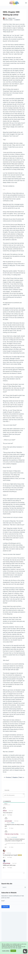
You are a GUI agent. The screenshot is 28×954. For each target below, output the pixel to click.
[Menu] (26, 2)
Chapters (15, 777)
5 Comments (17, 19)
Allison (12, 822)
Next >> (21, 777)
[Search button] (25, 887)
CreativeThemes (7, 948)
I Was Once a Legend (7, 19)
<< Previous (7, 777)
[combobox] (13, 887)
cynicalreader (14, 837)
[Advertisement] (14, 928)
